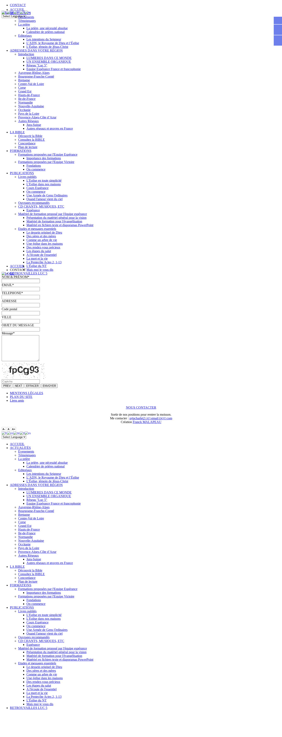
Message (8, 333)
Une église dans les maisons (44, 243)
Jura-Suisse (33, 125)
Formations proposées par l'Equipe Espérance (47, 154)
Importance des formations (43, 158)
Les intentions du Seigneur (43, 39)
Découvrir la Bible (30, 136)
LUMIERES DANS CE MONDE (49, 58)
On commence (35, 169)
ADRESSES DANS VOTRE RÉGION (36, 50)
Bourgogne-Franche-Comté (36, 76)
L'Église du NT (36, 266)
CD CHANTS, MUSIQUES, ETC (41, 206)
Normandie (25, 102)
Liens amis (17, 400)
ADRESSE (9, 301)
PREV (7, 385)
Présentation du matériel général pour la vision (56, 217)
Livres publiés (27, 177)
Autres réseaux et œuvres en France (49, 128)
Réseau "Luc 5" (36, 65)
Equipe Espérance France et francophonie (53, 69)
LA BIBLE (17, 132)
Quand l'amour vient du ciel (44, 199)
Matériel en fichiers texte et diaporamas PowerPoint (59, 225)
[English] (10, 12)
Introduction (26, 54)
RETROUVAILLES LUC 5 (28, 273)
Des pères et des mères (41, 236)
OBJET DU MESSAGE (18, 325)
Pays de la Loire (28, 113)
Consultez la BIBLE (31, 139)
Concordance (27, 143)
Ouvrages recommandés (34, 203)
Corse (22, 87)
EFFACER (32, 385)
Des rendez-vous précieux (43, 247)
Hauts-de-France (29, 95)
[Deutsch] (16, 12)
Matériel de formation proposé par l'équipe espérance (52, 214)
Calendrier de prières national (45, 32)
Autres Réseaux (28, 121)
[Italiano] (22, 12)
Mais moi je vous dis (39, 269)
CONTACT (18, 5)
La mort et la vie (37, 258)
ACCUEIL (17, 9)
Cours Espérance (37, 188)
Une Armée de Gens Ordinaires (47, 195)
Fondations (33, 165)
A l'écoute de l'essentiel (41, 255)
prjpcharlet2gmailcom (150, 418)
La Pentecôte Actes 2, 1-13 (44, 262)
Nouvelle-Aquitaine (31, 106)
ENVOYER (49, 385)
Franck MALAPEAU (147, 422)
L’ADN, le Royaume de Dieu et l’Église (52, 43)
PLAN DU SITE (21, 397)
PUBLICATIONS (22, 173)
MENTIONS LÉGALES (26, 393)
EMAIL (8, 285)
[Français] (4, 12)
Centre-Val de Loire (31, 84)
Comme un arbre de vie (41, 240)
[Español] (28, 12)
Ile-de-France (27, 99)
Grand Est (24, 91)
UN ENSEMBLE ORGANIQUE (48, 61)
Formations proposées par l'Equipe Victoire (46, 162)
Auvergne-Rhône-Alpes (34, 73)
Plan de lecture (27, 147)
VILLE (6, 317)
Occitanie (24, 110)
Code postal (9, 309)
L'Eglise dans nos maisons (43, 184)
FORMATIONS (20, 151)
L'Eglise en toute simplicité (44, 180)
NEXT (18, 385)
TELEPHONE (12, 293)
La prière (24, 24)
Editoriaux (25, 35)
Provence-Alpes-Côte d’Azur (37, 117)
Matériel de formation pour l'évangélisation (54, 221)
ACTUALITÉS (20, 448)
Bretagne (24, 80)
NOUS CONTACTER (141, 407)
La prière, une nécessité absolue (47, 28)
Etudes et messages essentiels (37, 229)
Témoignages (27, 20)
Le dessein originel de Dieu (44, 232)
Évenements (26, 17)
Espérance (33, 210)
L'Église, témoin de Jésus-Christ (47, 47)
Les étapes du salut (38, 251)
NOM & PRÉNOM (15, 277)
